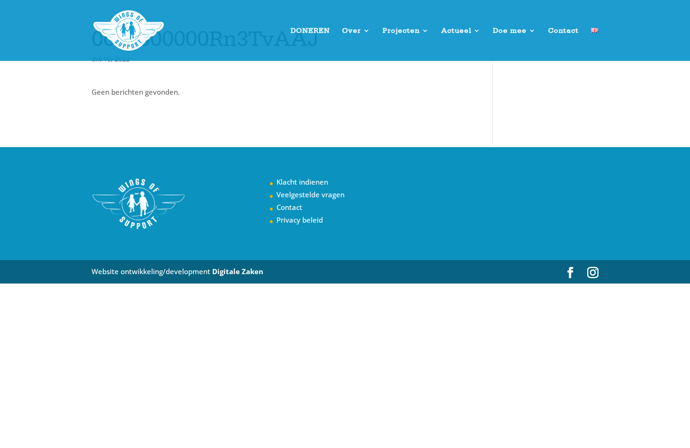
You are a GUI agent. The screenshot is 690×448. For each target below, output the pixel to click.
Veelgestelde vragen (310, 194)
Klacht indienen (302, 182)
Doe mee (510, 31)
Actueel (456, 31)
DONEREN (310, 31)
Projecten (401, 31)
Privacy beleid (299, 219)
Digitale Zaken (237, 271)
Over (351, 31)
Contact (563, 31)
